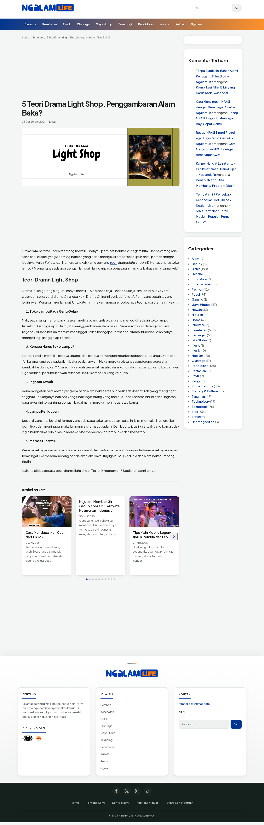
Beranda (30, 24)
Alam (195, 259)
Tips (195, 412)
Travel (196, 417)
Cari (236, 8)
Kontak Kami (120, 802)
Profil (195, 376)
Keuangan (199, 335)
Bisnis (196, 269)
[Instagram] (137, 791)
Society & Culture (205, 391)
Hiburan (38, 37)
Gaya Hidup (104, 24)
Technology (201, 402)
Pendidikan (145, 24)
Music (196, 345)
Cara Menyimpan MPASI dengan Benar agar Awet (216, 149)
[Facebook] (116, 791)
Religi (196, 381)
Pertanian (199, 371)
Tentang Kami (95, 802)
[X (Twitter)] (127, 791)
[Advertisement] (101, 71)
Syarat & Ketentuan (180, 802)
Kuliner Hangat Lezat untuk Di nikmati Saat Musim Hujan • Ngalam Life (216, 169)
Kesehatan (49, 24)
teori (113, 262)
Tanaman (198, 396)
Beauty (197, 264)
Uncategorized (203, 422)
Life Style (199, 340)
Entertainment (202, 284)
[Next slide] (174, 536)
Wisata (164, 24)
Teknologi (125, 24)
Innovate (198, 325)
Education (199, 279)
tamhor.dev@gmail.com (194, 703)
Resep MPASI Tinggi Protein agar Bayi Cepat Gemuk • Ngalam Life (216, 138)
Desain (197, 274)
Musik (67, 24)
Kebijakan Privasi (147, 802)
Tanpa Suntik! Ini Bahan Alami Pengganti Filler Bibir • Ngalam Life (217, 76)
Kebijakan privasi (145, 815)
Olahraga (83, 24)
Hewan (197, 310)
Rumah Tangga (202, 386)
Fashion (197, 289)
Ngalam (196, 24)
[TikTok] (147, 791)
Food (196, 294)
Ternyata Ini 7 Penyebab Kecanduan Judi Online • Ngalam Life (214, 200)
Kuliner (180, 24)
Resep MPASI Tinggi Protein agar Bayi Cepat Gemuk (217, 118)
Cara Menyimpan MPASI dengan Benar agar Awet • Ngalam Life (215, 107)
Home (25, 37)
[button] (87, 579)
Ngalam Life (126, 815)
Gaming (197, 300)
